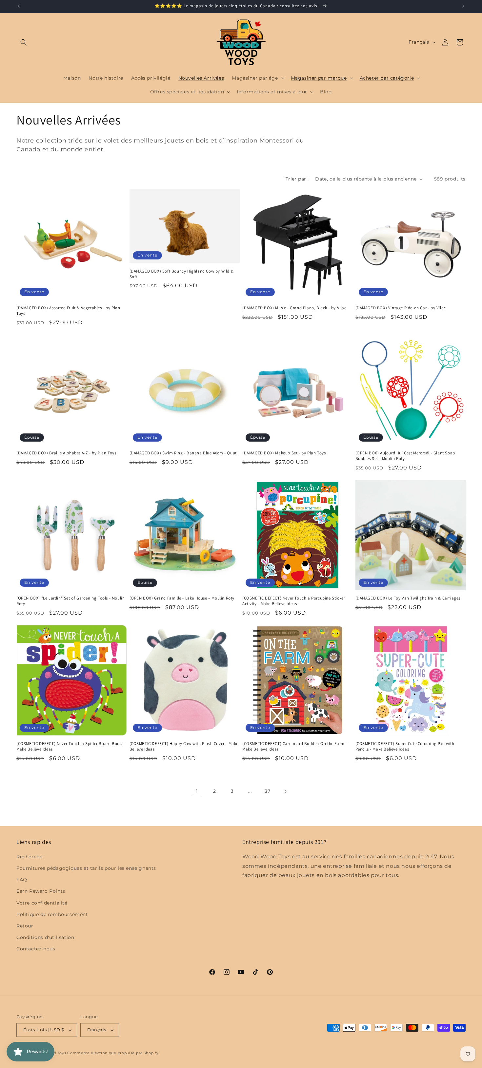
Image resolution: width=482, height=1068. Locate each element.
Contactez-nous (35, 949)
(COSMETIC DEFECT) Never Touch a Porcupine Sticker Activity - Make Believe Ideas (293, 601)
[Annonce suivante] (463, 6)
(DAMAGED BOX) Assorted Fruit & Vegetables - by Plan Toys (68, 310)
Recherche (29, 857)
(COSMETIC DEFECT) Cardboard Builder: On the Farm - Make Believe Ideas (294, 746)
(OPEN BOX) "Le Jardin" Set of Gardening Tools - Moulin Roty (70, 601)
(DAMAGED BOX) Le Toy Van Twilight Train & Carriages (408, 598)
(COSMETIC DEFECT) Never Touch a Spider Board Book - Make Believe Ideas (70, 746)
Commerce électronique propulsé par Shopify (112, 1053)
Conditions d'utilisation (45, 937)
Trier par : (297, 179)
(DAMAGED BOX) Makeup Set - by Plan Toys (284, 453)
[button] (23, 42)
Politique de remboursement (52, 914)
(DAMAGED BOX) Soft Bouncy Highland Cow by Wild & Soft (182, 274)
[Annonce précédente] (18, 6)
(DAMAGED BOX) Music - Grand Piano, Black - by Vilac (294, 308)
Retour (24, 926)
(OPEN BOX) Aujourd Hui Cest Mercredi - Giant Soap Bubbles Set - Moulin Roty (405, 455)
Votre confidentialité (42, 903)
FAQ (21, 880)
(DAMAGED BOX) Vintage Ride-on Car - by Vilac (400, 308)
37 (267, 791)
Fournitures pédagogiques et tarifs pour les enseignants (86, 868)
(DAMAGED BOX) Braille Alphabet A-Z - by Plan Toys (66, 453)
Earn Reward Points (40, 891)
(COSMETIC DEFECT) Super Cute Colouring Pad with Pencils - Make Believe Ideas (404, 746)
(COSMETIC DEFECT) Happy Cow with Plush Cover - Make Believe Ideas (184, 746)
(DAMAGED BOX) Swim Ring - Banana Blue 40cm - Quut (183, 453)
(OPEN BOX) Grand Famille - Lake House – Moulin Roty (182, 598)
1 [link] (197, 791)
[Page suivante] (285, 791)
